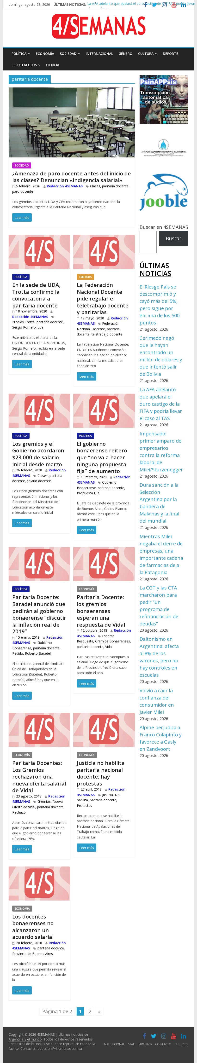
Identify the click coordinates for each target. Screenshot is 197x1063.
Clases (95, 186)
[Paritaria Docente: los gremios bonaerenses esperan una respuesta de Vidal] (104, 551)
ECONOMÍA (45, 53)
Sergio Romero (24, 327)
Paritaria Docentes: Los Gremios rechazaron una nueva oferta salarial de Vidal (39, 776)
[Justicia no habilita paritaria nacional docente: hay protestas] (104, 716)
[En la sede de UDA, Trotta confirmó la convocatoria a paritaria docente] (39, 238)
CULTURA (146, 53)
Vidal (108, 646)
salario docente (39, 481)
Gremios (44, 801)
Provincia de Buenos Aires (32, 953)
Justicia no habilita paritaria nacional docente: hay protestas (101, 773)
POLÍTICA (19, 53)
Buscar (173, 238)
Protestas (84, 805)
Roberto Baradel (38, 653)
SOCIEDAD (68, 53)
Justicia (107, 794)
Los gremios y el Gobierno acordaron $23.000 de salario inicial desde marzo (38, 454)
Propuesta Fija (88, 493)
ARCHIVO (145, 1044)
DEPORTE (170, 53)
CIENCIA (52, 65)
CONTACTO (163, 1044)
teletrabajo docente (107, 334)
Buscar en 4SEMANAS (164, 227)
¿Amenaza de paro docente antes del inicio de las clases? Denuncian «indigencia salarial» (71, 177)
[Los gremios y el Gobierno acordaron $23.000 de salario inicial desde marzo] (39, 397)
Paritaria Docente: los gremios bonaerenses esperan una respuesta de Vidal (101, 610)
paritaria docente (115, 186)
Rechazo (19, 812)
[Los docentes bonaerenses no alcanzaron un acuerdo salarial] (39, 870)
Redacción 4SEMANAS (65, 186)
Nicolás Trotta (23, 322)
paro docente (22, 191)
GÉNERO (125, 53)
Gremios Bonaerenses (112, 641)
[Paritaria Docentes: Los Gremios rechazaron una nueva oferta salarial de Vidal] (39, 716)
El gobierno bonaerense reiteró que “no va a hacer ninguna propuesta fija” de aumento (102, 457)
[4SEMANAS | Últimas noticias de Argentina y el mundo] (98, 17)
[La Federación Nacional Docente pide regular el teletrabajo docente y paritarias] (104, 238)
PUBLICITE (181, 1044)
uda (40, 327)
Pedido (17, 653)
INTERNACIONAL (99, 53)
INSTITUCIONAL (114, 1044)
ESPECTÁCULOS (24, 65)
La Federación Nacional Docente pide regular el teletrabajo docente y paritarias (103, 298)
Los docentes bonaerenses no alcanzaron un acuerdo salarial (33, 927)
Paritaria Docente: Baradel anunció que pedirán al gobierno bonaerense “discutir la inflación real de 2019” (39, 614)
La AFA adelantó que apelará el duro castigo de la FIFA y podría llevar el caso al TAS (161, 404)
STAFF (132, 1044)
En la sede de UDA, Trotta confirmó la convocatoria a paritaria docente (36, 295)
